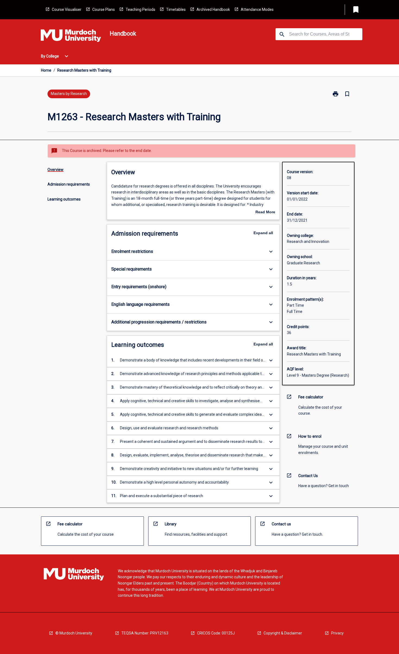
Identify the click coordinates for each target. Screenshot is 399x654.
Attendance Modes (257, 9)
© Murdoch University (73, 633)
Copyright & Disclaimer (283, 633)
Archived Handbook (213, 9)
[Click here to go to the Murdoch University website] (71, 36)
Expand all (263, 233)
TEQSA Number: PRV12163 (144, 633)
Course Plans (103, 9)
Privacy (337, 633)
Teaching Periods (140, 9)
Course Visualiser (66, 9)
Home (46, 70)
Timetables (176, 9)
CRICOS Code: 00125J (216, 633)
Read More (265, 212)
